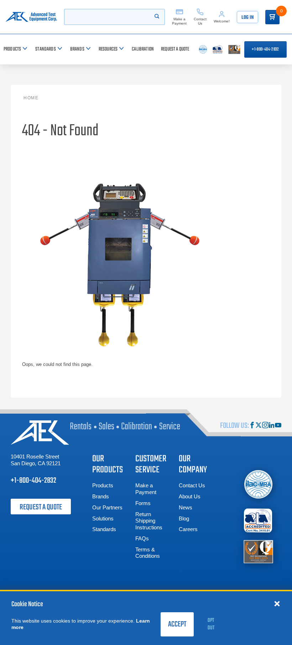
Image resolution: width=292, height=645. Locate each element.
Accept (177, 624)
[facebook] (252, 426)
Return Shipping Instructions (148, 521)
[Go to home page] (31, 17)
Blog (184, 518)
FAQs (142, 538)
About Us (189, 496)
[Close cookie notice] (277, 603)
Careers (188, 529)
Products (102, 485)
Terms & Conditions (147, 552)
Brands (100, 496)
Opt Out (211, 624)
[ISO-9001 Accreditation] (258, 551)
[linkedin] (271, 426)
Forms (143, 503)
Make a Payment (145, 488)
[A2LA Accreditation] (258, 520)
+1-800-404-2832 (265, 49)
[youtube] (278, 426)
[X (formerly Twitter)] (258, 426)
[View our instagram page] (265, 426)
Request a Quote (41, 507)
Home (31, 97)
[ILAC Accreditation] (258, 484)
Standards (104, 529)
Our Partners (107, 507)
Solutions (103, 518)
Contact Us (192, 485)
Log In (247, 18)
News (185, 507)
